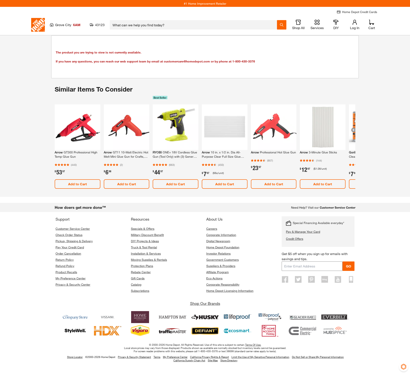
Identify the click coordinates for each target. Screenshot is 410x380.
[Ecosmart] (237, 331)
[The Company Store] (75, 317)
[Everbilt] (334, 317)
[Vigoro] (140, 331)
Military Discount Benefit (147, 235)
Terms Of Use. (253, 344)
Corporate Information (221, 235)
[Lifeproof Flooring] (237, 317)
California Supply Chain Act (189, 360)
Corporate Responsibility (222, 284)
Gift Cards (138, 278)
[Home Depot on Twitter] (298, 279)
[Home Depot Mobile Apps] (351, 279)
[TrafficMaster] (172, 331)
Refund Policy (65, 266)
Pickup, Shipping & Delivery (74, 241)
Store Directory (228, 360)
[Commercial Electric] (302, 331)
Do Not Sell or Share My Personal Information (318, 357)
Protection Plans (142, 266)
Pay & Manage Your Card (303, 231)
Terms (157, 357)
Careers (211, 228)
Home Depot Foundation (222, 247)
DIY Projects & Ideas (145, 241)
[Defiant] (205, 331)
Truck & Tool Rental (144, 247)
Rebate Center (141, 272)
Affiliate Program (217, 272)
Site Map (213, 360)
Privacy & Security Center (73, 284)
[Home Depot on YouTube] (337, 279)
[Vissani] (107, 317)
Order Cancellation (68, 253)
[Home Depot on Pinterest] (311, 279)
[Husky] (205, 317)
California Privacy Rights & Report (209, 357)
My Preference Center (71, 278)
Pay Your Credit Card (70, 247)
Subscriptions (140, 290)
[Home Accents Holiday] (270, 331)
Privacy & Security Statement (134, 357)
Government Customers (222, 259)
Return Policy (65, 259)
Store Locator (75, 357)
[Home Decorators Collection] (140, 317)
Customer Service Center (73, 228)
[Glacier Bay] (302, 317)
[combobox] (193, 24)
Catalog (136, 284)
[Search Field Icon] (281, 25)
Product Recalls (66, 272)
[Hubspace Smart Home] (334, 331)
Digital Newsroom (218, 241)
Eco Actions (214, 278)
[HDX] (107, 331)
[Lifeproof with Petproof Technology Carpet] (270, 317)
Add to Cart (77, 184)
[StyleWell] (75, 331)
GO (348, 266)
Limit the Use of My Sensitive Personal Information (260, 357)
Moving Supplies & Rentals (149, 259)
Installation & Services (146, 253)
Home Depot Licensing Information (229, 290)
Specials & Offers (142, 228)
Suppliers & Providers (220, 266)
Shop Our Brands (205, 303)
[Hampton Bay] (172, 317)
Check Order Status (69, 235)
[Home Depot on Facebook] (285, 279)
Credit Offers (294, 238)
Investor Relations (218, 253)
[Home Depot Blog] (324, 279)
